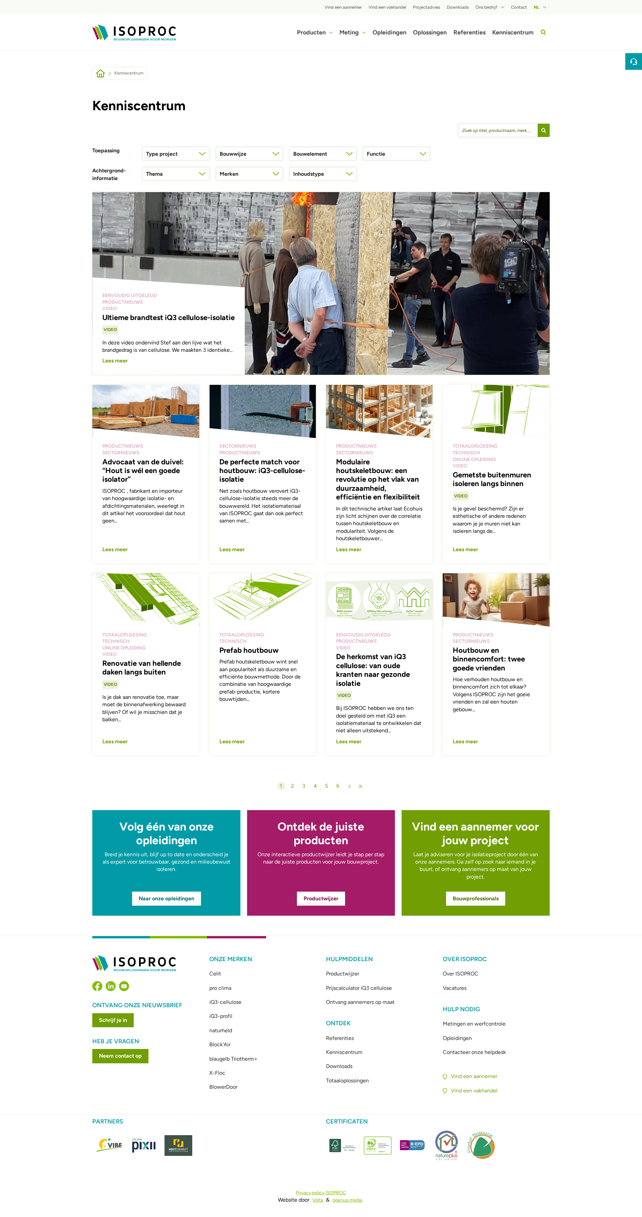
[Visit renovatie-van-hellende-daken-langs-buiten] (145, 664)
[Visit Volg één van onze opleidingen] (166, 863)
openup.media (347, 1200)
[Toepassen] (544, 130)
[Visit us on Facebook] (97, 986)
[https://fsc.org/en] (343, 1145)
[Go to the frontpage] (134, 32)
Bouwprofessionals (476, 898)
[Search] (543, 32)
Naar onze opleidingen (166, 898)
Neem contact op (120, 1056)
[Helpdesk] (633, 61)
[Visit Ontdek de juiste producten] (321, 863)
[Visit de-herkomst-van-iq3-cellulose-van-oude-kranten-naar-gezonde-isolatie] (379, 664)
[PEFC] (378, 1145)
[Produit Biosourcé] (481, 1145)
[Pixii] (144, 1145)
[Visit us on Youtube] (124, 986)
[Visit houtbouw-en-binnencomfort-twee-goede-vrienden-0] (496, 664)
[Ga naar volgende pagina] (349, 786)
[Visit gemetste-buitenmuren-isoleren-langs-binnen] (496, 474)
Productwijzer (321, 898)
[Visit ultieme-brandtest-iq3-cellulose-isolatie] (320, 283)
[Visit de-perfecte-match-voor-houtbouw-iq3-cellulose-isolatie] (262, 474)
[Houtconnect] (178, 1145)
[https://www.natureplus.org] (446, 1145)
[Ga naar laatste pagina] (361, 786)
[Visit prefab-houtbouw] (262, 664)
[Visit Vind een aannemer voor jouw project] (475, 863)
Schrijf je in (113, 1020)
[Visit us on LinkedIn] (111, 986)
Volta (317, 1200)
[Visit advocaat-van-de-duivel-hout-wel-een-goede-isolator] (145, 474)
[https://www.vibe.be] (109, 1145)
